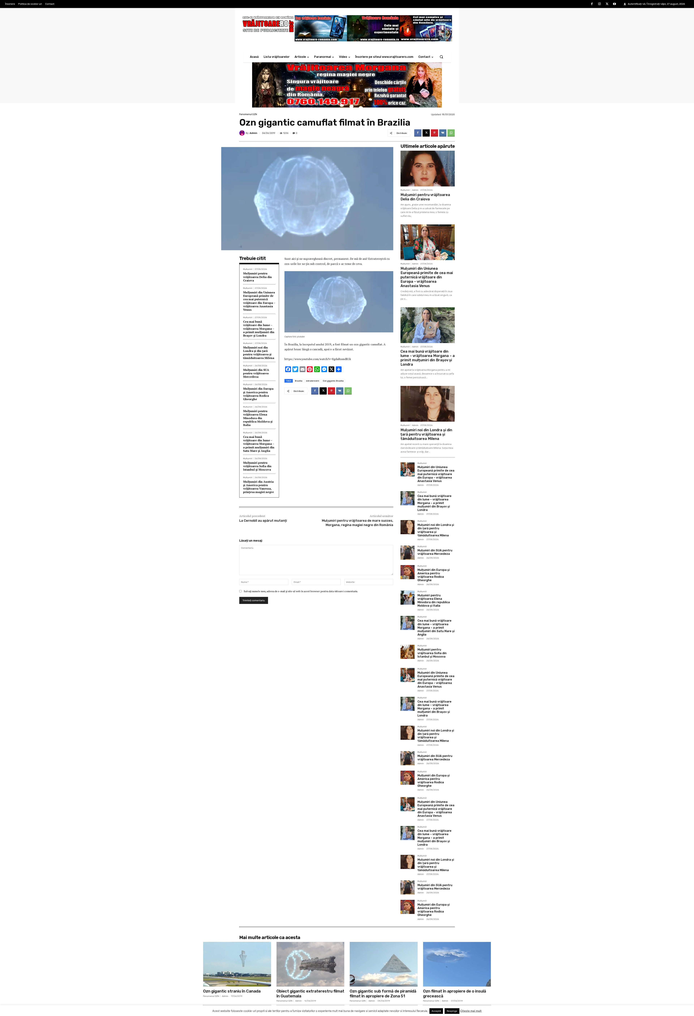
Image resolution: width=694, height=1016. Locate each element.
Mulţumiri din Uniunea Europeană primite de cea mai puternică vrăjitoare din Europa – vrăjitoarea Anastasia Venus (259, 301)
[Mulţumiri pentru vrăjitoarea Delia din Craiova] (427, 168)
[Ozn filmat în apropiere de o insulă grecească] (457, 964)
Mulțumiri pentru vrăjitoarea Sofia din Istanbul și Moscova (257, 466)
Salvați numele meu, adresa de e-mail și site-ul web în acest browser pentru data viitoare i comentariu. (301, 591)
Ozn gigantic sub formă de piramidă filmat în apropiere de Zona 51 (383, 993)
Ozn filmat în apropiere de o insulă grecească (454, 993)
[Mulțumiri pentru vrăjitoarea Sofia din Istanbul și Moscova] (407, 652)
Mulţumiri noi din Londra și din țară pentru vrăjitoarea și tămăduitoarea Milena (258, 352)
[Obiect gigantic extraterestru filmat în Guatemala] (310, 964)
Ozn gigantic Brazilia (333, 380)
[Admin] (242, 133)
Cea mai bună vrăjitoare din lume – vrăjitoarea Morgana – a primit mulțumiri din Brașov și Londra (258, 328)
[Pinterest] (434, 133)
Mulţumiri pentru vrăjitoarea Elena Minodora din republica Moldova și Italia (258, 418)
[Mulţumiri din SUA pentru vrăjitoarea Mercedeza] (407, 553)
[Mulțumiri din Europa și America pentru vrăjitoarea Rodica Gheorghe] (407, 572)
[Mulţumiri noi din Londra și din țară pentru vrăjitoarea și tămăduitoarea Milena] (427, 404)
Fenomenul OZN (248, 114)
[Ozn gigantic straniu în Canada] (237, 964)
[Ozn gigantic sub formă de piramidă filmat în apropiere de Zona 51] (384, 964)
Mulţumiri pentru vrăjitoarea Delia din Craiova (257, 276)
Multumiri (247, 269)
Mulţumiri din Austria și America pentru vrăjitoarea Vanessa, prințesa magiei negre (258, 487)
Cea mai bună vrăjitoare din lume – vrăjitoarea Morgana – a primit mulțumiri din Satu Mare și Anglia (258, 444)
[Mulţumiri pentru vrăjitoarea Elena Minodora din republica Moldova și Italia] (407, 598)
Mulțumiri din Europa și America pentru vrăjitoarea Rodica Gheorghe (258, 394)
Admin (253, 133)
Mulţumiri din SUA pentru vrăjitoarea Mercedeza (256, 373)
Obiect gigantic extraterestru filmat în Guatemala (310, 993)
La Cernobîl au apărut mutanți (263, 521)
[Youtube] (614, 4)
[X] (607, 4)
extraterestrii (312, 380)
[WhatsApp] (451, 133)
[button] (441, 56)
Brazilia (298, 380)
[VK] (442, 133)
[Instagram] (599, 4)
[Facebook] (592, 4)
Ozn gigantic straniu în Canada (232, 991)
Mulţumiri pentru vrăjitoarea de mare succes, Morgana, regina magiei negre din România (357, 523)
